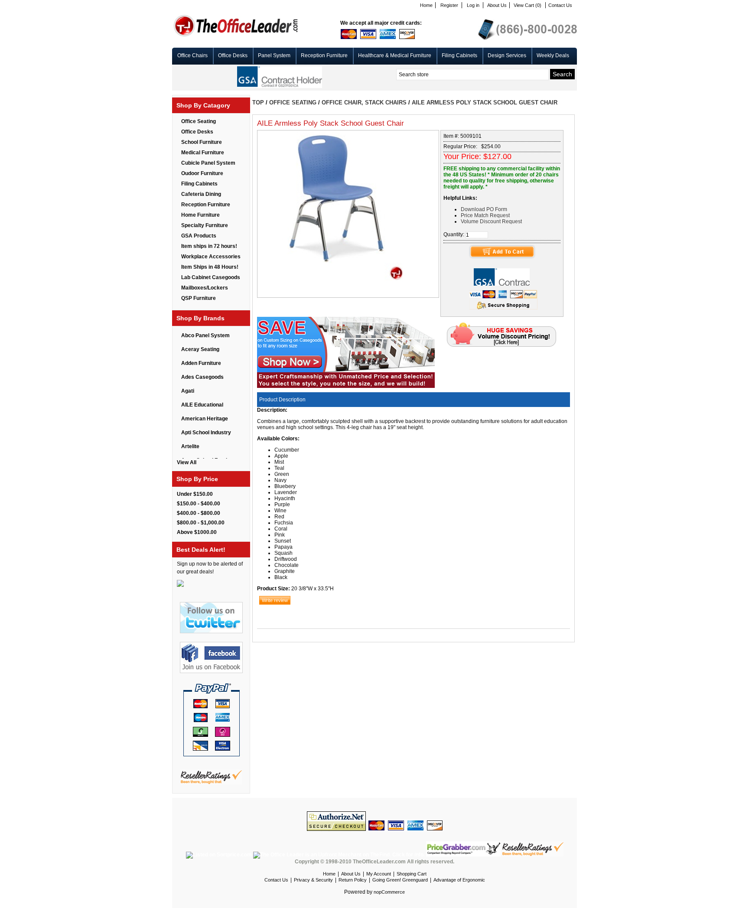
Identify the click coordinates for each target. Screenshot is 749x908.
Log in (473, 5)
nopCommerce (389, 892)
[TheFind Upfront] (339, 855)
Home (426, 5)
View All (186, 462)
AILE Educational (202, 405)
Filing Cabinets (459, 55)
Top (258, 102)
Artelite (190, 446)
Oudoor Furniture (202, 173)
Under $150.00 (195, 494)
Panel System (274, 55)
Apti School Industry (206, 433)
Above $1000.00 (197, 532)
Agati (187, 391)
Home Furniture (200, 215)
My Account (378, 873)
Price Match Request (485, 215)
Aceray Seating (200, 349)
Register (449, 5)
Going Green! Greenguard (400, 879)
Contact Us (560, 5)
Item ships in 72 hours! (209, 246)
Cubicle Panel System (208, 163)
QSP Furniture (198, 298)
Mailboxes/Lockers (204, 288)
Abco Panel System (205, 335)
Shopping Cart (412, 873)
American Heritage (204, 419)
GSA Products (198, 236)
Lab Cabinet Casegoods (210, 277)
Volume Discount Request (491, 221)
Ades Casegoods (202, 377)
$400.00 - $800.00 (198, 513)
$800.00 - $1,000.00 (201, 523)
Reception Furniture (324, 55)
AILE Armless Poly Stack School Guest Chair (484, 102)
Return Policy (353, 879)
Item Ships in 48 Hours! (209, 267)
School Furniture (201, 142)
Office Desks (232, 55)
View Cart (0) (527, 5)
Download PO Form (484, 209)
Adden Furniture (201, 363)
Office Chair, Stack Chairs (364, 102)
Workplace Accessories (211, 257)
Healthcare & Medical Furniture (394, 55)
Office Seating (198, 121)
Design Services (507, 55)
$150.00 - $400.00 (198, 504)
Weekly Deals (553, 55)
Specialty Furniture (204, 225)
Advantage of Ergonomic (459, 879)
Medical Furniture (202, 153)
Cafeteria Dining (201, 194)
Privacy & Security (313, 879)
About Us (497, 5)
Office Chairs (192, 55)
